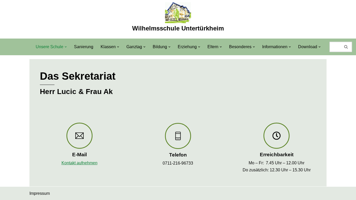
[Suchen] (346, 47)
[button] (66, 47)
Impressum (39, 193)
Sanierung (83, 47)
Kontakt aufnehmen (79, 163)
